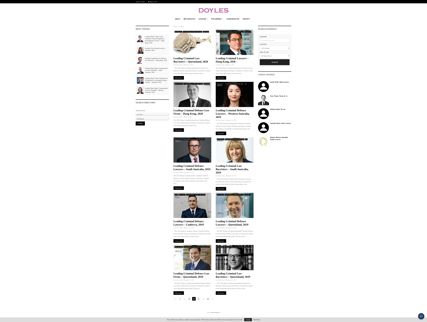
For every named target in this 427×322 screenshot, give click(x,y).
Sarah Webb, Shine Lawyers (279, 82)
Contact (246, 19)
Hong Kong (247, 32)
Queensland (205, 32)
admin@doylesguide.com (215, 312)
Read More (256, 319)
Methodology (189, 19)
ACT (176, 195)
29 (208, 299)
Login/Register (233, 19)
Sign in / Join (153, 2)
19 (189, 299)
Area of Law (264, 52)
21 (198, 299)
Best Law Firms (178, 84)
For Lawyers (216, 19)
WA (246, 84)
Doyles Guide (178, 65)
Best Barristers (178, 32)
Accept (248, 320)
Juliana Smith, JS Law (277, 109)
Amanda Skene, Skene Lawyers (280, 123)
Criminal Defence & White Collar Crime (192, 32)
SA (203, 139)
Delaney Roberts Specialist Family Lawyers (279, 138)
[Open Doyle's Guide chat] (421, 316)
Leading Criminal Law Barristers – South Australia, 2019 (232, 169)
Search (275, 62)
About (177, 19)
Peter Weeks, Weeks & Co (279, 96)
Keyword (263, 36)
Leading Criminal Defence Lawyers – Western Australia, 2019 (233, 113)
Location (202, 19)
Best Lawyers (220, 32)
